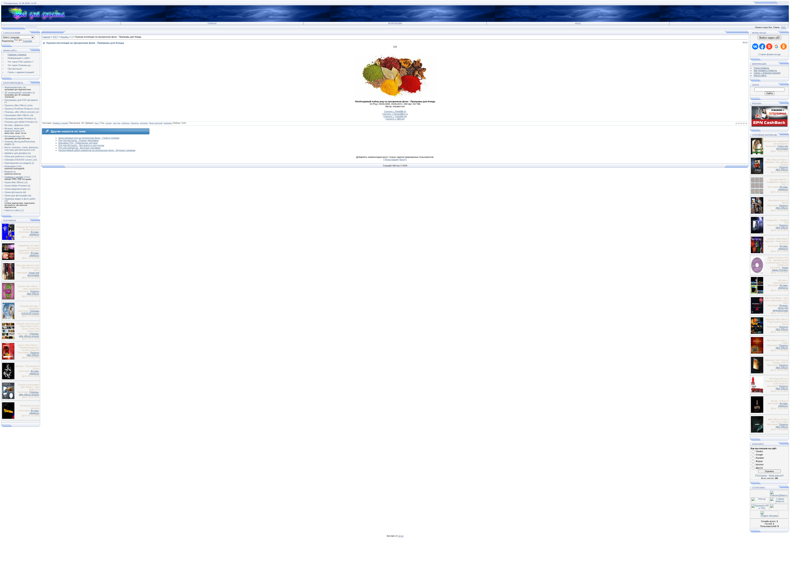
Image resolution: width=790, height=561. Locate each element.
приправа (168, 123)
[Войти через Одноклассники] (784, 46)
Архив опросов (775, 475)
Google (759, 454)
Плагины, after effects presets (20, 112)
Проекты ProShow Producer (19, 108)
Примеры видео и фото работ (20, 199)
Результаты (762, 475)
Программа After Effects (17, 115)
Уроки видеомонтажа (16, 189)
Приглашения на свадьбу (18, 163)
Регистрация (395, 23)
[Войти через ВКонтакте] (755, 46)
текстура (116, 123)
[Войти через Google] (776, 46)
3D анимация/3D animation (18, 92)
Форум (759, 461)
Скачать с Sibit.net (395, 119)
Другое (759, 468)
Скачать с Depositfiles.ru (395, 114)
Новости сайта (12, 210)
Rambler (760, 458)
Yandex (759, 451)
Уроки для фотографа (16, 195)
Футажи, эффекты (14, 125)
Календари (10, 166)
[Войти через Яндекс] (769, 46)
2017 (55, 37)
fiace (97, 123)
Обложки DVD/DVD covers (18, 159)
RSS (783, 27)
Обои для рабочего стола (18, 156)
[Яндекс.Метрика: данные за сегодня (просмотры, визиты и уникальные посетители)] (769, 514)
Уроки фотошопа (13, 192)
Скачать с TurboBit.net (395, 116)
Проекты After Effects (16, 105)
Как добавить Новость (765, 70)
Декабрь (64, 37)
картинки (144, 123)
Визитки (9, 171)
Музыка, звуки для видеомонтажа (14, 129)
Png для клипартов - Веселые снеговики (79, 148)
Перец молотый (155, 123)
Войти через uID (769, 37)
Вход (578, 23)
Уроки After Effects (14, 182)
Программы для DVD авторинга (21, 100)
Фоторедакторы (13, 136)
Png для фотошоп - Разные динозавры (78, 140)
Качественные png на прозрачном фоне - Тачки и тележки (88, 138)
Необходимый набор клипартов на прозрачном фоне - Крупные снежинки (96, 150)
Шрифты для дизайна (16, 153)
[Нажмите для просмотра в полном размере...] (395, 97)
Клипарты (135, 123)
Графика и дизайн (14, 177)
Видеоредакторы (13, 87)
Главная (212, 23)
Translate (27, 41)
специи (108, 123)
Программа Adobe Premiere (19, 118)
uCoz (401, 536)
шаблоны (125, 123)
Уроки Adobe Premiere (16, 185)
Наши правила (761, 68)
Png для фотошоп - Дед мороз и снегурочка (81, 145)
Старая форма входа (769, 54)
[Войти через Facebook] (762, 46)
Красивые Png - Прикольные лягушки (78, 143)
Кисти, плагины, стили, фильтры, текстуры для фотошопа (22, 148)
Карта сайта (760, 75)
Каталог (760, 464)
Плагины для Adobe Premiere (20, 122)
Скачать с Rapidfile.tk (395, 111)
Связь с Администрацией (767, 73)
